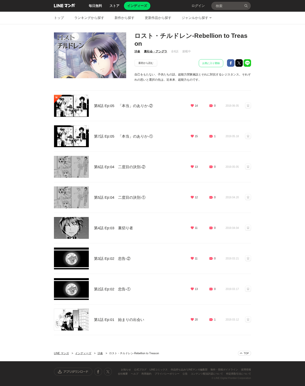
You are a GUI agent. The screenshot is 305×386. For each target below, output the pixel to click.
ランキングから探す (89, 18)
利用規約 (147, 373)
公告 (185, 373)
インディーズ (83, 353)
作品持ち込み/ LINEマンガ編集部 (189, 369)
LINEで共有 (247, 63)
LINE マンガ (64, 5)
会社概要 (123, 373)
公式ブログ (140, 369)
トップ (59, 18)
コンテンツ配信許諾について (207, 373)
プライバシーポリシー (167, 373)
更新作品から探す (158, 18)
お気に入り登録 (211, 63)
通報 (248, 105)
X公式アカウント (108, 372)
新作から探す (124, 18)
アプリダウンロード (73, 372)
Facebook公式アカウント (98, 372)
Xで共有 (239, 63)
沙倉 (137, 51)
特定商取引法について (238, 373)
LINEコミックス (159, 369)
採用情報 (246, 369)
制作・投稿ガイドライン (225, 369)
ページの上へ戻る (244, 353)
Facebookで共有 (230, 63)
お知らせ (126, 369)
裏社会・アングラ (155, 51)
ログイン (198, 5)
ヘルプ (135, 373)
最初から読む (145, 63)
